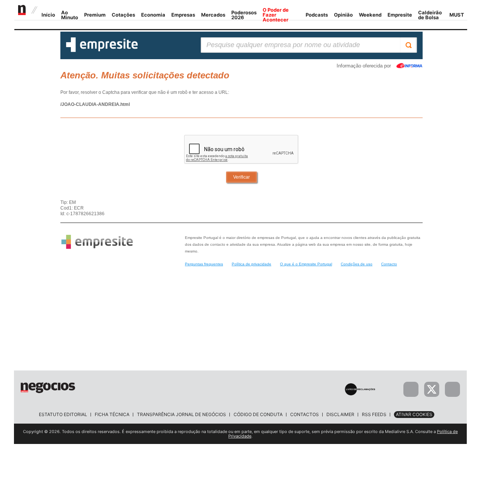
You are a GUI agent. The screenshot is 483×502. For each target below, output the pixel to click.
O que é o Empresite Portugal (306, 264)
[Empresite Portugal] (102, 50)
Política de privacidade (251, 264)
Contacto (389, 264)
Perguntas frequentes (204, 264)
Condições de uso (356, 264)
